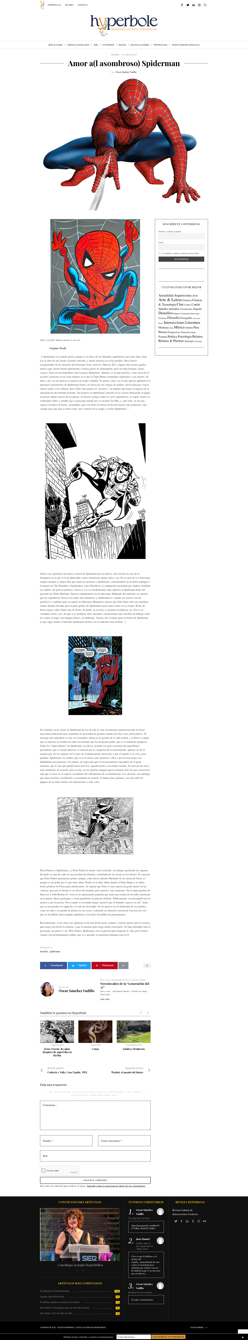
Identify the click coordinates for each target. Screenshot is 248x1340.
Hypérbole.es (54, 5)
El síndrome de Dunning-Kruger (54, 1290)
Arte (195, 295)
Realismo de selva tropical (140, 1292)
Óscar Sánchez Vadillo (126, 71)
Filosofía (173, 317)
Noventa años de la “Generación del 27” (124, 985)
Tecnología (198, 341)
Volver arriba (196, 1328)
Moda (171, 328)
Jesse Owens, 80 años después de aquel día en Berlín (57, 1052)
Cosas (95, 1049)
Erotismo (162, 317)
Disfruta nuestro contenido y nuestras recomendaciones (88, 1336)
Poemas (162, 336)
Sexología (189, 341)
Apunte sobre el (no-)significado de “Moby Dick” (144, 1246)
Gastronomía (196, 318)
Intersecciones (174, 322)
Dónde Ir (177, 313)
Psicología (185, 336)
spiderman (55, 951)
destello (44, 951)
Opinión (189, 327)
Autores (69, 5)
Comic (187, 304)
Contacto (83, 5)
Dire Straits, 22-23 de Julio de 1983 (56, 1313)
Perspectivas (173, 332)
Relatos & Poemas (171, 340)
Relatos (197, 336)
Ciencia (187, 300)
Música (179, 327)
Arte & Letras (170, 299)
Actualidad (165, 295)
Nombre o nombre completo (169, 231)
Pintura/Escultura (188, 332)
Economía (186, 313)
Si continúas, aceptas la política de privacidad (180, 253)
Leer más (105, 999)
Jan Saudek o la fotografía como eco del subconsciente (64, 1307)
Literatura (192, 322)
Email (160, 242)
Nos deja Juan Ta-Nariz (139, 1218)
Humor (160, 323)
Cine (180, 304)
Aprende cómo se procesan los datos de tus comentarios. (116, 1186)
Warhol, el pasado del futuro (127, 1070)
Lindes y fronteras (134, 1049)
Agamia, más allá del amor (52, 1296)
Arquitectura (183, 295)
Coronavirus (186, 309)
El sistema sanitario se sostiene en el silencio (60, 1301)
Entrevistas (194, 313)
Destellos (115, 55)
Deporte (197, 309)
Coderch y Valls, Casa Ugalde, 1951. (68, 1070)
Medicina (163, 327)
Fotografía (186, 318)
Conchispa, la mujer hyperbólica (79, 1265)
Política (172, 336)
